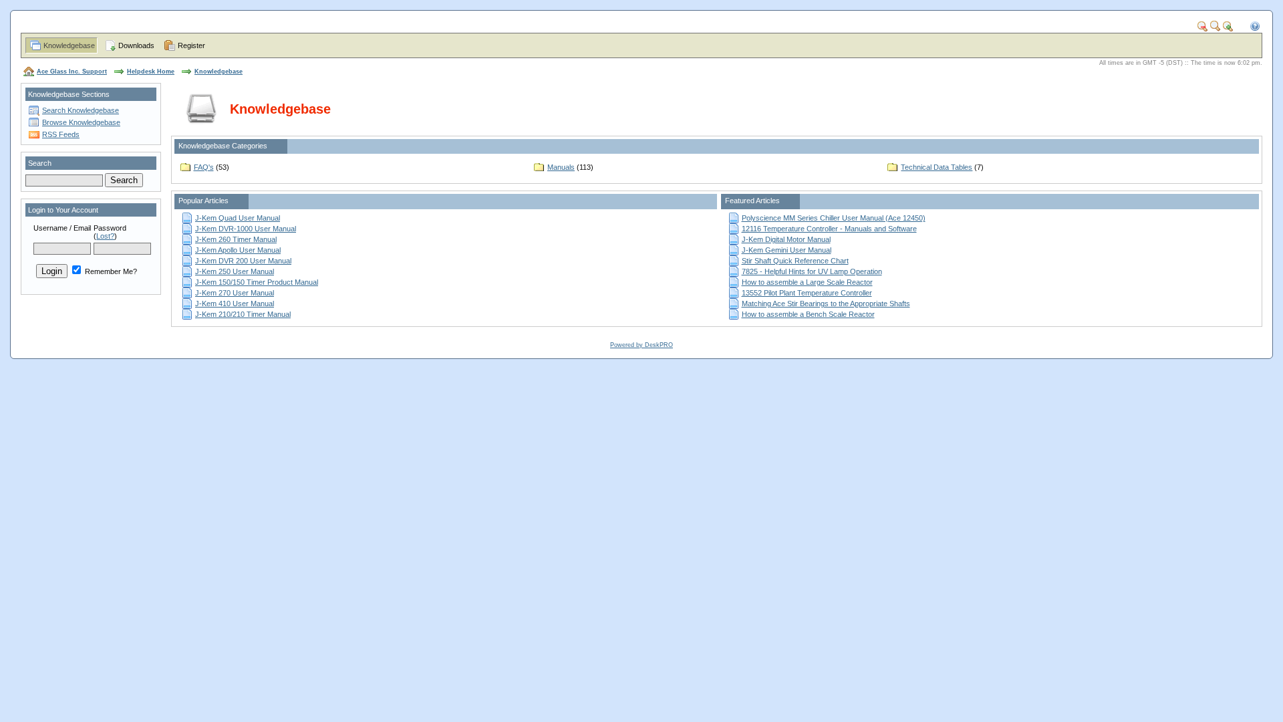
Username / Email (62, 228)
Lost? (105, 236)
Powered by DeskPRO (641, 345)
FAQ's (204, 167)
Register (191, 45)
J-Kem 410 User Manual (234, 303)
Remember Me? (110, 271)
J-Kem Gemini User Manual (786, 250)
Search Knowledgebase (80, 110)
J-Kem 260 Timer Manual (236, 239)
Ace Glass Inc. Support (72, 71)
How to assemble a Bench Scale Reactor (808, 314)
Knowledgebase (69, 45)
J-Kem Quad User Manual (237, 218)
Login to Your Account (63, 210)
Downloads (136, 45)
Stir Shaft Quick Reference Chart (795, 261)
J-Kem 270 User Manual (234, 293)
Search (39, 163)
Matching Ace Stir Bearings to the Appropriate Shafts (826, 303)
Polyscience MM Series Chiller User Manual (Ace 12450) (833, 218)
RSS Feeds (61, 134)
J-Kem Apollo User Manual (238, 250)
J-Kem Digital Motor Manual (786, 239)
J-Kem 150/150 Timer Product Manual (256, 282)
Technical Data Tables (936, 167)
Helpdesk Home (150, 71)
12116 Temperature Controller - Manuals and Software (829, 229)
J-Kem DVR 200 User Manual (243, 261)
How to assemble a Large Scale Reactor (807, 282)
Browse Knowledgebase (81, 122)
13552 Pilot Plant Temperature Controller (807, 293)
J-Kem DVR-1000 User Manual (245, 229)
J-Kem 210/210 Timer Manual (243, 314)
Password (110, 228)
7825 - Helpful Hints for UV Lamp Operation (812, 271)
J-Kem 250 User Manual (234, 271)
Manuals (561, 167)
